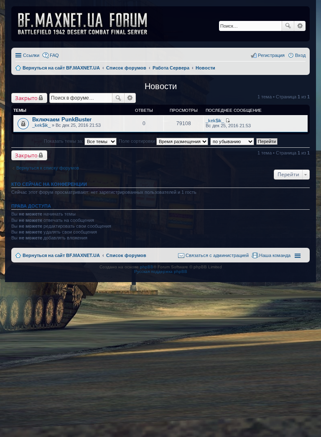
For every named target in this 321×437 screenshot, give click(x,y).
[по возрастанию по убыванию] (232, 141)
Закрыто (26, 98)
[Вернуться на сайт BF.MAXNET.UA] (87, 23)
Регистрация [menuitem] (271, 55)
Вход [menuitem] (300, 55)
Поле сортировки (137, 141)
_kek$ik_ (41, 125)
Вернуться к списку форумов (47, 167)
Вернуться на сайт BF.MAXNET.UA (61, 255)
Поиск (288, 26)
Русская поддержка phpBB (160, 271)
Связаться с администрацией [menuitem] (217, 255)
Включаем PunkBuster (62, 119)
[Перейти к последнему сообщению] (227, 120)
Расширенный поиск (300, 26)
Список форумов (126, 255)
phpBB (146, 267)
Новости (161, 86)
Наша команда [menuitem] (274, 255)
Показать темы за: (64, 141)
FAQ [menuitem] (54, 55)
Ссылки (31, 55)
